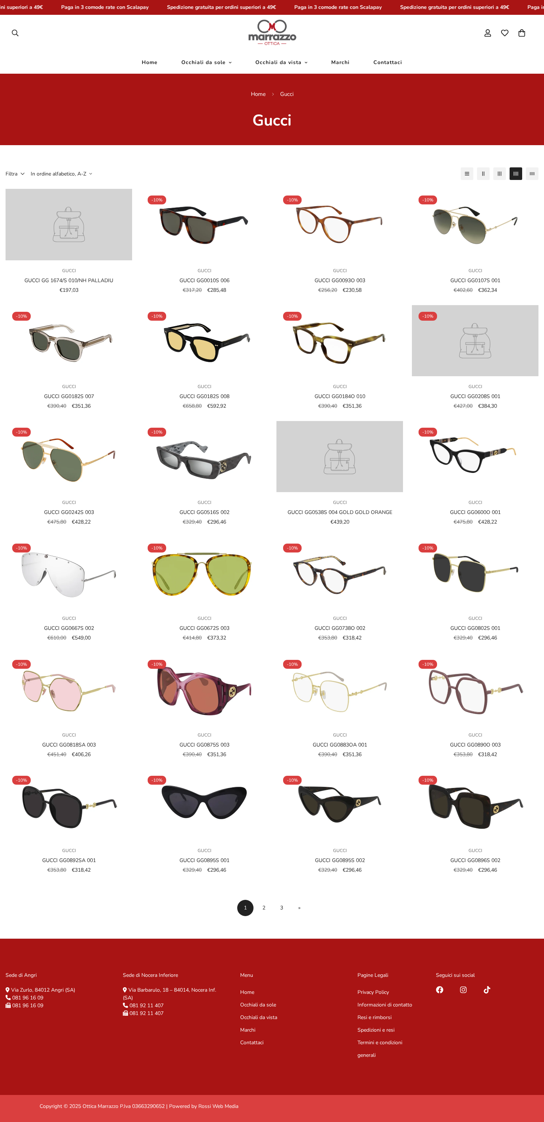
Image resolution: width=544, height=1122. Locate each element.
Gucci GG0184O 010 (340, 396)
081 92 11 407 (147, 1005)
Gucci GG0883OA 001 (340, 744)
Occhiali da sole (203, 62)
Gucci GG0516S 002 (204, 512)
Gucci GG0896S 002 (475, 860)
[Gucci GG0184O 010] (339, 340)
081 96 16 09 (27, 997)
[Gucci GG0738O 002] (339, 572)
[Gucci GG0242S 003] (69, 456)
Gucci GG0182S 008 (204, 396)
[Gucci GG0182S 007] (69, 340)
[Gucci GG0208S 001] (475, 340)
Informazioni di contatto (384, 1004)
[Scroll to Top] (529, 1081)
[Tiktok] (487, 990)
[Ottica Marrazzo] (272, 33)
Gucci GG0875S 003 (204, 744)
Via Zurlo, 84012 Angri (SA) (43, 990)
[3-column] (499, 173)
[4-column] (516, 173)
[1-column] (467, 173)
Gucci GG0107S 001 (475, 280)
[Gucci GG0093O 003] (339, 224)
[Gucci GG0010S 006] (204, 224)
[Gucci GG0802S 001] (475, 572)
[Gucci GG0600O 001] (475, 456)
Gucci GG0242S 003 (69, 512)
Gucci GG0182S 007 (69, 396)
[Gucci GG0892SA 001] (69, 804)
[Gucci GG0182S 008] (204, 340)
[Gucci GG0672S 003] (204, 572)
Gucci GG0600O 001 (475, 512)
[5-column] (532, 173)
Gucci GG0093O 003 (340, 280)
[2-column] (483, 173)
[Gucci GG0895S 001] (204, 804)
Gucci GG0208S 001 (475, 396)
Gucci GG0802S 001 (475, 628)
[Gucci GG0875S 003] (204, 688)
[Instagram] (463, 990)
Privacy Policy (373, 992)
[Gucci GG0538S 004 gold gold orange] (339, 456)
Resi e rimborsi (374, 1017)
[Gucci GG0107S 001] (475, 224)
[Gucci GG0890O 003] (475, 688)
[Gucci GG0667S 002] (69, 572)
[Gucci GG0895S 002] (339, 804)
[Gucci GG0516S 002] (204, 456)
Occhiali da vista (278, 62)
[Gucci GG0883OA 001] (339, 688)
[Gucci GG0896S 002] (475, 804)
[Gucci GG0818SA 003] (69, 688)
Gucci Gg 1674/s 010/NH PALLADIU (68, 280)
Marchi (340, 62)
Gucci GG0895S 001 (204, 860)
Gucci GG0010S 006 (204, 280)
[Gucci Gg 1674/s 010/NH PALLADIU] (69, 224)
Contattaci (387, 62)
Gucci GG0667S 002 (69, 628)
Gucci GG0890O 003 (475, 744)
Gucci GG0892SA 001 (69, 860)
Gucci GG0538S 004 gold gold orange (340, 512)
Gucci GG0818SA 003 (69, 744)
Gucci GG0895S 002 (340, 860)
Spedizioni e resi (375, 1029)
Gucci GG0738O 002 (340, 628)
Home (150, 62)
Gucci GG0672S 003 (204, 628)
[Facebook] (439, 990)
